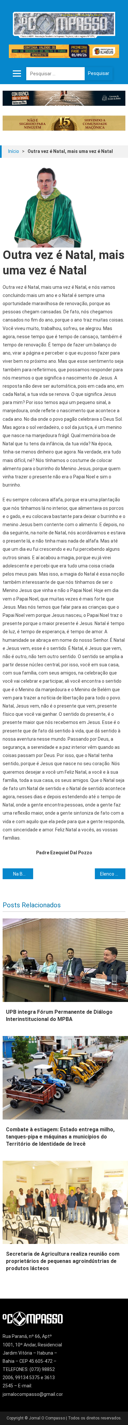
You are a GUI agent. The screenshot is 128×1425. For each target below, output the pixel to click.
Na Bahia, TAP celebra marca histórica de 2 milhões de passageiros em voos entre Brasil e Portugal (23, 874)
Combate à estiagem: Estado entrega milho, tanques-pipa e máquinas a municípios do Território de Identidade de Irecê (60, 1136)
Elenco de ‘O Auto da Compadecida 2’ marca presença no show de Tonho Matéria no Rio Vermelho (113, 874)
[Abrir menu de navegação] (17, 73)
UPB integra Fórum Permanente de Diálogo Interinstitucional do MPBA (59, 1015)
